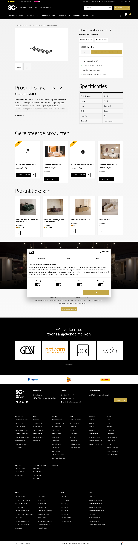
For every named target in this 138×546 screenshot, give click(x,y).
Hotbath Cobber (66, 521)
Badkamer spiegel (20, 468)
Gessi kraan (18, 518)
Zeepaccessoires (20, 441)
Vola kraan (18, 528)
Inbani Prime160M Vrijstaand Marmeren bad (27, 221)
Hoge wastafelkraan (95, 518)
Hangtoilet (110, 430)
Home (17, 25)
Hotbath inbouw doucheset (24, 514)
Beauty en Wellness (21, 434)
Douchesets (55, 430)
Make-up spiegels (20, 472)
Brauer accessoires (44, 524)
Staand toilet (111, 441)
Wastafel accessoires (21, 430)
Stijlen (30, 7)
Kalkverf (36, 479)
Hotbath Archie (66, 518)
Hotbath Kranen (20, 497)
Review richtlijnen (83, 543)
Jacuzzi (72, 437)
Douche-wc (110, 434)
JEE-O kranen (42, 500)
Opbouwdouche (57, 437)
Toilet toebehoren (112, 454)
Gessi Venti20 (65, 500)
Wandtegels (37, 472)
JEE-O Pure (64, 511)
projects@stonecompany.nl (109, 1)
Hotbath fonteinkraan (22, 524)
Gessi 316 (64, 497)
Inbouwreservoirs (112, 448)
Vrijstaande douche (58, 423)
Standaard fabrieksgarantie (91, 70)
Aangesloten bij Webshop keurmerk (94, 74)
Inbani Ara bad (104, 220)
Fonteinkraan (37, 434)
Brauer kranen (42, 528)
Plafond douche (57, 420)
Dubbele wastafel (94, 437)
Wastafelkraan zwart (95, 500)
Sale (93, 15)
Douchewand (56, 448)
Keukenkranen (38, 437)
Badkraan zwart (94, 521)
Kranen (109, 427)
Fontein (109, 423)
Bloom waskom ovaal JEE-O (109, 164)
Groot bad (92, 497)
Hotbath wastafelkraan (22, 521)
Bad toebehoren (75, 448)
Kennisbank (85, 1)
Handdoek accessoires (35, 25)
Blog (36, 7)
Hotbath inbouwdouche (22, 500)
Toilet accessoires (20, 427)
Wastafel (91, 420)
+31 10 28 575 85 (125, 1)
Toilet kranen (37, 423)
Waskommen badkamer (96, 511)
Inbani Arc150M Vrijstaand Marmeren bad (54, 221)
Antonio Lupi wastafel (45, 511)
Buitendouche (56, 427)
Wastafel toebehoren (95, 444)
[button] (66, 364)
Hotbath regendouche (45, 521)
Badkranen (36, 420)
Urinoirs (109, 444)
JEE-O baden (42, 504)
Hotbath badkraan (21, 507)
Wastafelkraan (38, 430)
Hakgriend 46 (44, 396)
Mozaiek (36, 468)
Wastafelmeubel (94, 430)
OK (96, 292)
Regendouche (56, 444)
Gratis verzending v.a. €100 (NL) (93, 65)
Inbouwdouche (56, 434)
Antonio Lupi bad (43, 514)
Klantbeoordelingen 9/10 (91, 61)
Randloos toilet (112, 437)
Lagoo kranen (42, 518)
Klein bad (92, 514)
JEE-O (106, 101)
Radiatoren (86, 15)
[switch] (58, 284)
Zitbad (72, 430)
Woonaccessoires (20, 444)
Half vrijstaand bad (76, 420)
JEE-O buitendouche (21, 504)
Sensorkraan (37, 441)
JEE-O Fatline (65, 507)
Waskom (91, 423)
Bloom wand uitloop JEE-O (26, 164)
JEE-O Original (66, 504)
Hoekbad (73, 427)
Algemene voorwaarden (69, 543)
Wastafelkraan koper (95, 504)
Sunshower (55, 441)
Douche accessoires (21, 420)
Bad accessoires (20, 423)
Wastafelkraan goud (95, 507)
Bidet (108, 420)
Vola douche (41, 497)
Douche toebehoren (58, 458)
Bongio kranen (42, 507)
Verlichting (18, 448)
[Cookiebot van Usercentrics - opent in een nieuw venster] (101, 252)
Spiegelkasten (19, 475)
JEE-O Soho (65, 514)
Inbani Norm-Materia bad (80, 220)
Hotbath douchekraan (22, 511)
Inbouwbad (74, 434)
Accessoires (23, 25)
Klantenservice (94, 1)
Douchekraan (37, 427)
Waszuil (91, 427)
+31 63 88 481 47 (68, 395)
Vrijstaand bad (74, 423)
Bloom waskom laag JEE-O (53, 164)
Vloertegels (37, 475)
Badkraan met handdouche (97, 524)
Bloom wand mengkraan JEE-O (82, 164)
